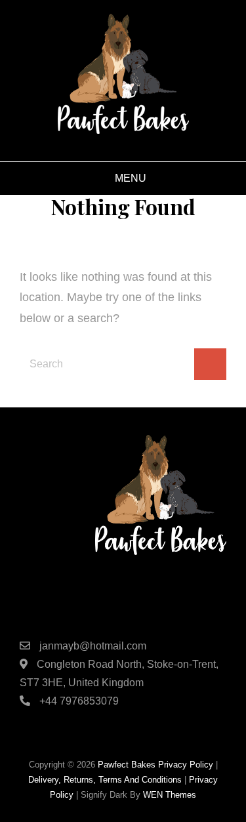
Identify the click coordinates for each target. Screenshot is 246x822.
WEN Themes (169, 795)
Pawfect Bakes (126, 765)
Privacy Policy (185, 765)
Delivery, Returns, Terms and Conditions (105, 780)
